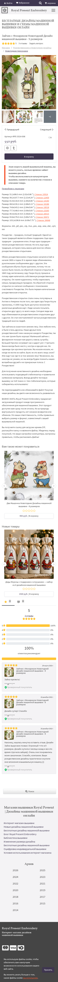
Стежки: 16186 (42, 204)
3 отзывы (23, 43)
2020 (15, 890)
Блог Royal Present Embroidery (20, 834)
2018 (15, 896)
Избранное (23, 2)
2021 (42, 883)
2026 (15, 870)
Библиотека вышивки (15, 837)
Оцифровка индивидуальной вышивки (25, 848)
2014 (15, 910)
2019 (42, 890)
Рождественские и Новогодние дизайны (32, 47)
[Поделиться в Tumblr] (14, 148)
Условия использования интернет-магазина (27, 852)
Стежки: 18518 (42, 207)
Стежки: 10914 (41, 194)
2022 (15, 883)
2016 (15, 903)
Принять (48, 969)
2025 (42, 870)
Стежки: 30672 (42, 217)
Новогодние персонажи (16, 51)
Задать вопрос (36, 43)
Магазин (6, 47)
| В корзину (29, 515)
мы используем (30, 977)
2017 (42, 896)
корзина (51, 3)
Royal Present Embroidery (29, 10)
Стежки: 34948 (43, 220)
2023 (42, 877)
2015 (42, 903)
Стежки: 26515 (42, 213)
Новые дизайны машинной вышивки (23, 826)
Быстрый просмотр (29, 477)
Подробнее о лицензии (13, 188)
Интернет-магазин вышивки (19, 823)
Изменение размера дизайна (19, 841)
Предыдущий (13, 129)
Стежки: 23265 (42, 210)
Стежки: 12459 (42, 197)
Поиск (31, 791)
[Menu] (53, 10)
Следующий (45, 129)
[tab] (8, 602)
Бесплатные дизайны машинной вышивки (26, 830)
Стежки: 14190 (42, 200)
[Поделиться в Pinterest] (7, 148)
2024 (15, 877)
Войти (9, 3)
